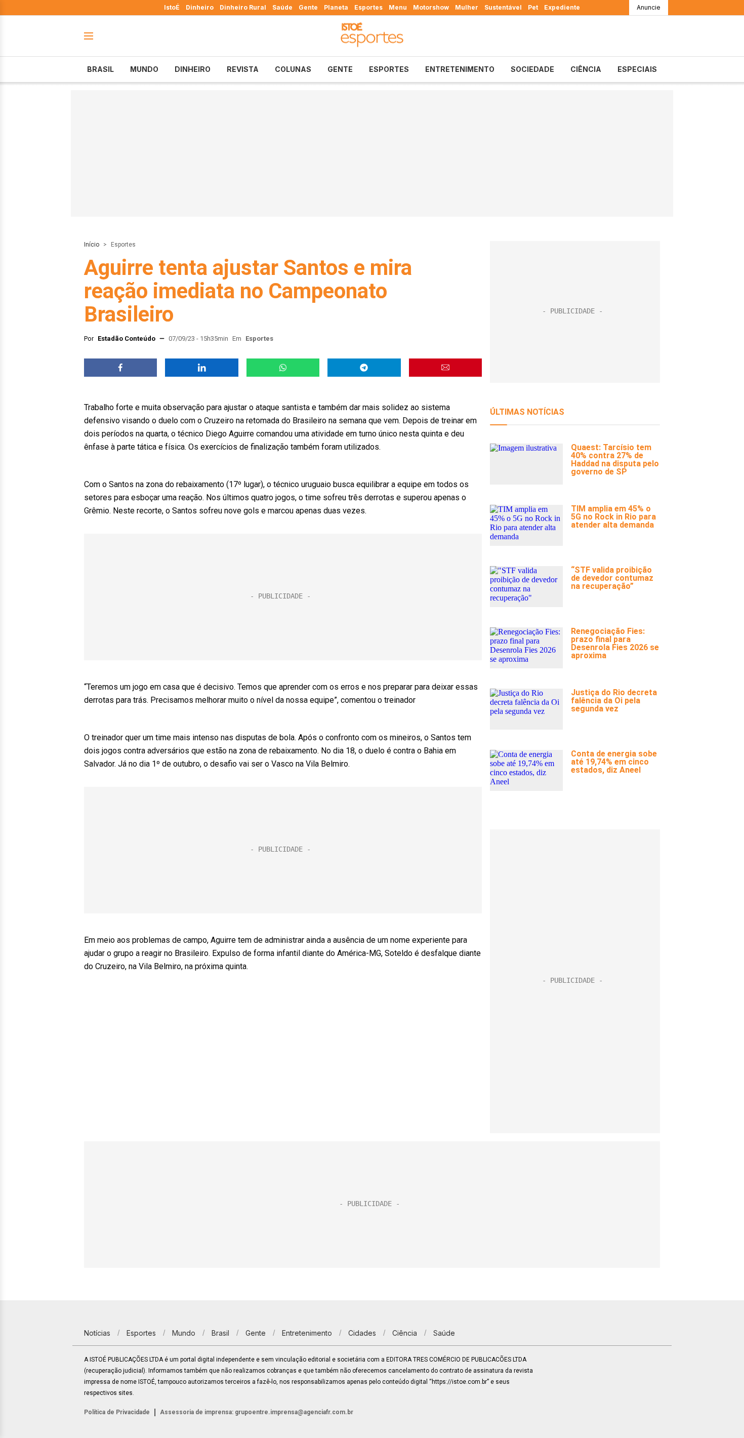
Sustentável (503, 7)
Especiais (637, 69)
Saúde (282, 7)
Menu (398, 7)
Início (91, 244)
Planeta (336, 7)
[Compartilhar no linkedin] (201, 367)
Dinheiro (200, 7)
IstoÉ (172, 7)
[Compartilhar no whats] (282, 367)
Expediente (562, 7)
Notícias (97, 1333)
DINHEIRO (193, 69)
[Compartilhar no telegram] (363, 367)
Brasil (100, 69)
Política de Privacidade (117, 1412)
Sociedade (532, 69)
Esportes (368, 7)
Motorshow (431, 7)
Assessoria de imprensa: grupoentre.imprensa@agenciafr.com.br (256, 1412)
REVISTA (243, 69)
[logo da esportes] (372, 36)
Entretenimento (459, 69)
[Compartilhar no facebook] (120, 367)
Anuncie (648, 7)
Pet (533, 7)
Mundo (144, 69)
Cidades (362, 1333)
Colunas (293, 69)
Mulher (466, 7)
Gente (308, 7)
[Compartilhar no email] (445, 367)
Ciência (585, 69)
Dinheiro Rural (243, 7)
